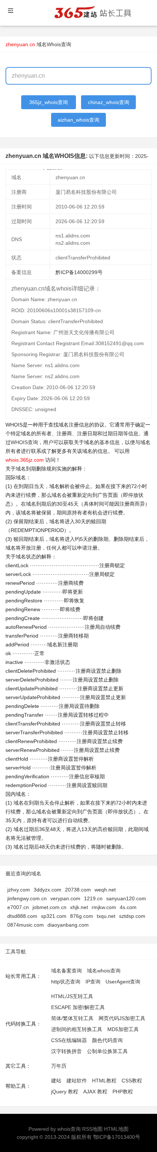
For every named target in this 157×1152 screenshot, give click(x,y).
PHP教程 (122, 1091)
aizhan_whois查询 (78, 120)
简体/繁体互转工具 (72, 1018)
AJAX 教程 (95, 1091)
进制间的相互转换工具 (76, 1029)
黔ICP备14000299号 (79, 272)
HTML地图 (116, 1129)
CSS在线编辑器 (69, 1040)
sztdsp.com (132, 916)
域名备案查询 (66, 971)
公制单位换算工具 (107, 1051)
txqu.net (106, 916)
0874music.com (25, 925)
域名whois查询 (103, 971)
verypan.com (65, 898)
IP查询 (92, 982)
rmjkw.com (104, 907)
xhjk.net (79, 907)
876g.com (81, 916)
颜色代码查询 (107, 1040)
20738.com (78, 890)
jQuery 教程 (64, 1091)
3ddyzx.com (47, 890)
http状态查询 (65, 982)
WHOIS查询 (24, 442)
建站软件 (76, 1080)
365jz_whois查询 (48, 102)
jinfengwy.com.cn (27, 898)
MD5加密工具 (123, 1029)
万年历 (58, 1066)
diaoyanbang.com (68, 925)
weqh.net (105, 890)
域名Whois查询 (54, 44)
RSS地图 (92, 1129)
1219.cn (93, 898)
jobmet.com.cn (49, 907)
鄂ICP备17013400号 (116, 1137)
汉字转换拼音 (66, 1051)
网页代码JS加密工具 (122, 1018)
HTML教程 (104, 1080)
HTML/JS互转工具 (72, 996)
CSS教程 (132, 1080)
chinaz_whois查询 (108, 102)
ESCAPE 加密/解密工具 (78, 1007)
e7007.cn (18, 907)
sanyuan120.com (126, 898)
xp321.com (53, 916)
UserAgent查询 (123, 982)
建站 (56, 1080)
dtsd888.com (22, 916)
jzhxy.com (18, 890)
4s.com (128, 907)
